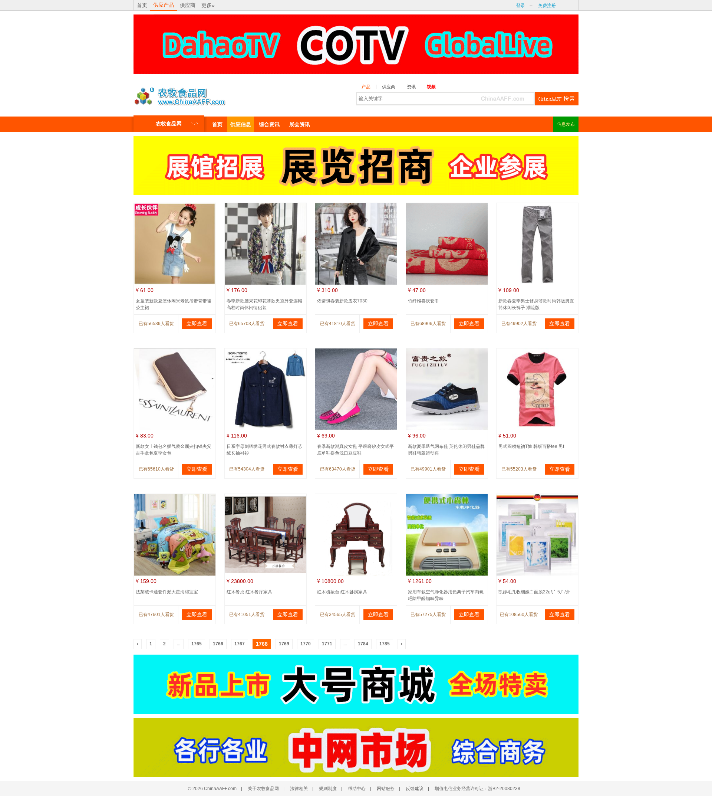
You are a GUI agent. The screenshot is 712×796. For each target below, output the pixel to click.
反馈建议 (414, 788)
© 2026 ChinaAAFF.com (212, 788)
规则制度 (328, 788)
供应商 (187, 5)
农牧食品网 (169, 124)
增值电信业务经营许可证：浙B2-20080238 (477, 788)
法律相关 (299, 788)
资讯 (411, 87)
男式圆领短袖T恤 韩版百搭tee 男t (531, 446)
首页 (142, 5)
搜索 (556, 98)
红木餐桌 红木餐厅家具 (249, 591)
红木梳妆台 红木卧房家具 (342, 591)
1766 (218, 643)
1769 (284, 643)
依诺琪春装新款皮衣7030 (342, 301)
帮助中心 (357, 788)
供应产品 (163, 5)
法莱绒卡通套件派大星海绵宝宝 (167, 591)
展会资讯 (299, 124)
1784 (363, 643)
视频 (431, 87)
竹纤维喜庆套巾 (423, 301)
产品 (366, 87)
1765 (196, 643)
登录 (520, 5)
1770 (305, 643)
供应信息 (240, 124)
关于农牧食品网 (263, 788)
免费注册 (547, 5)
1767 (239, 643)
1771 (327, 643)
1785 (384, 643)
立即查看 (197, 324)
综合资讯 (269, 124)
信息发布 (566, 124)
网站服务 (386, 788)
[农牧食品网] (180, 94)
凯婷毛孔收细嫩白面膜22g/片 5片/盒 (534, 591)
